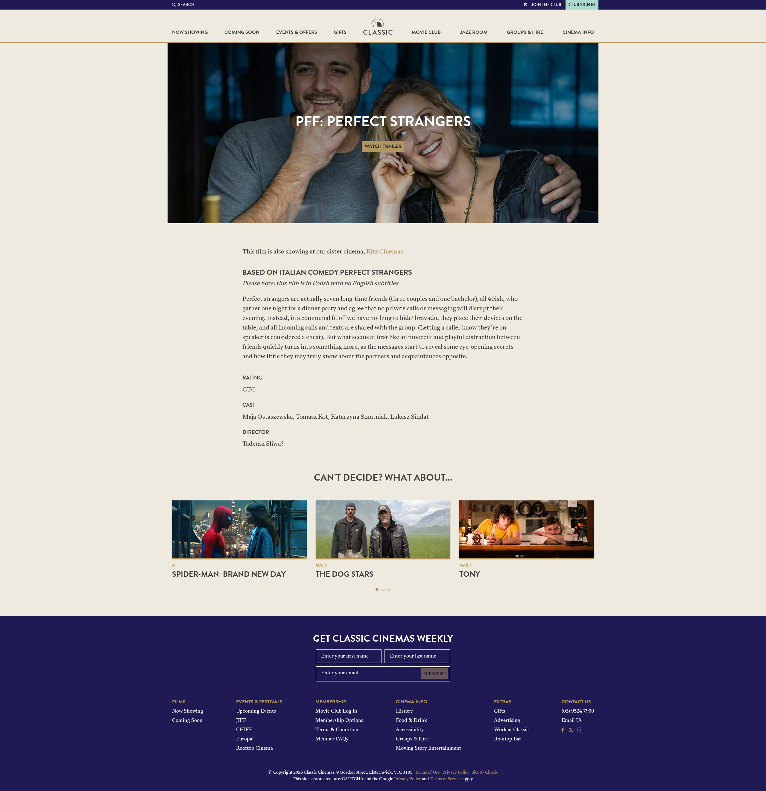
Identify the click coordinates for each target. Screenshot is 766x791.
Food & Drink (411, 720)
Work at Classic (511, 730)
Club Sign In (582, 4)
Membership (330, 701)
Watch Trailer (383, 146)
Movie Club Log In (336, 711)
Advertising (507, 720)
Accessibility (410, 730)
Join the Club (546, 4)
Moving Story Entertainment (428, 748)
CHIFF (244, 730)
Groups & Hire (525, 32)
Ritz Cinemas (384, 252)
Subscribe (434, 674)
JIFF (241, 720)
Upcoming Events (256, 711)
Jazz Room (473, 32)
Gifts (340, 32)
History (404, 711)
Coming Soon (241, 32)
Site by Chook (485, 772)
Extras (502, 701)
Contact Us (576, 701)
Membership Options (339, 720)
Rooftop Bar (507, 739)
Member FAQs (331, 739)
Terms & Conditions (338, 730)
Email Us (572, 720)
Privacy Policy (455, 772)
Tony (469, 574)
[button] (377, 589)
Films (179, 701)
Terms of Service (446, 779)
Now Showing (190, 32)
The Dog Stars (344, 574)
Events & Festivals (259, 701)
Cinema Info (578, 32)
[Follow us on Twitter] (571, 730)
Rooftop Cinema (254, 748)
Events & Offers (296, 32)
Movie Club (426, 32)
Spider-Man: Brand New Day (229, 574)
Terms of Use (427, 772)
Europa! (245, 739)
